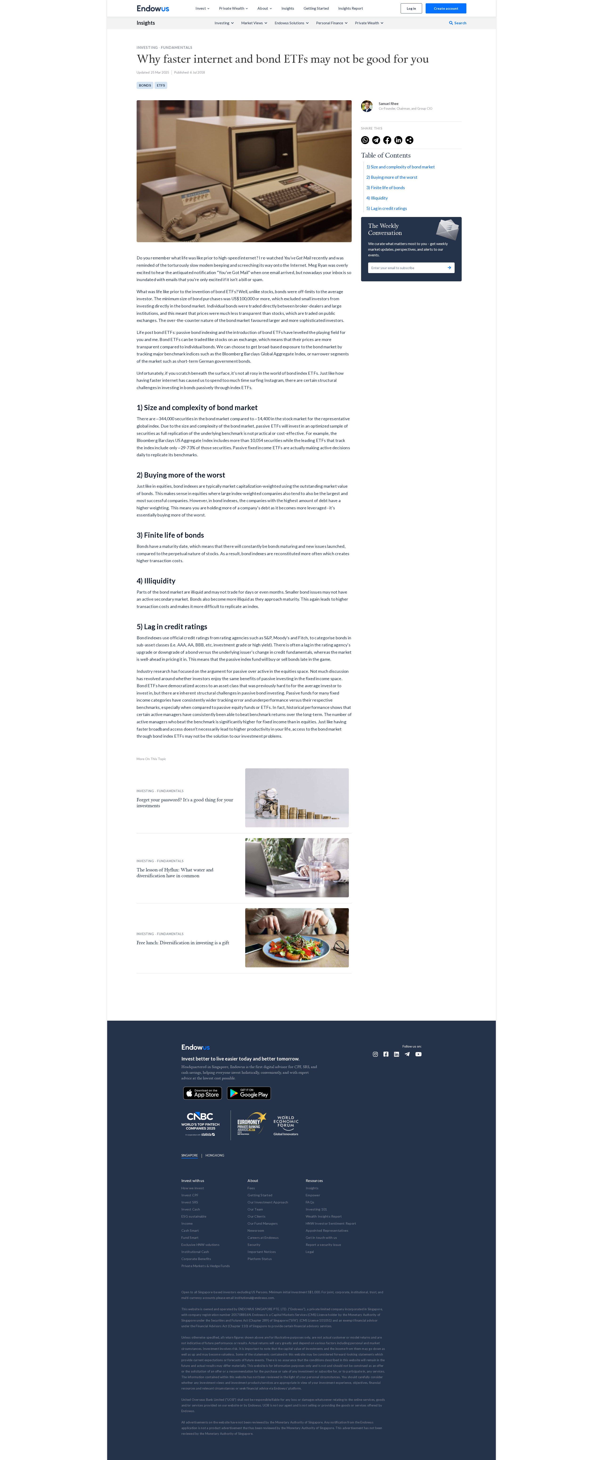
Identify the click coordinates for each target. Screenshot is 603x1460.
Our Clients (256, 1216)
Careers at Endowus (263, 1237)
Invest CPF (190, 1195)
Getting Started (260, 1195)
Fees (251, 1188)
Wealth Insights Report (324, 1216)
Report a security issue (323, 1245)
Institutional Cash (195, 1252)
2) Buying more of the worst (391, 177)
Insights (146, 23)
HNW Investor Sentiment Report (331, 1223)
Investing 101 (316, 1209)
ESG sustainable (193, 1216)
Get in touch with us (321, 1237)
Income (187, 1223)
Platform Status (260, 1259)
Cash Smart (190, 1230)
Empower (313, 1195)
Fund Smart (190, 1237)
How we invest (192, 1188)
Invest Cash (190, 1209)
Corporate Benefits (196, 1259)
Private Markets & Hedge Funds (205, 1266)
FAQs (310, 1202)
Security (254, 1245)
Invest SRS (189, 1202)
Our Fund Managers (263, 1223)
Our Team (255, 1209)
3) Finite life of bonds (385, 187)
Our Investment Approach (268, 1202)
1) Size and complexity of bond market (400, 166)
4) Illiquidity (377, 197)
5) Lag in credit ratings (386, 208)
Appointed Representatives (327, 1230)
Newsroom (256, 1230)
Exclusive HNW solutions (200, 1245)
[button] (202, 8)
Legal (310, 1252)
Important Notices (262, 1252)
